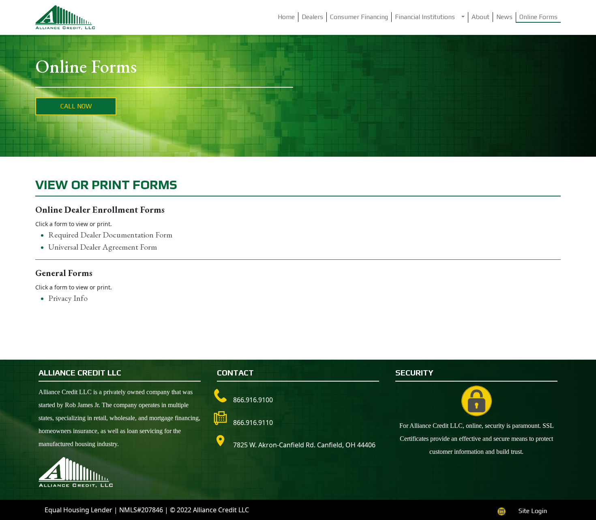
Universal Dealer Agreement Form (102, 247)
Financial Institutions (425, 17)
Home (286, 17)
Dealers (312, 17)
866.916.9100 (253, 399)
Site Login (533, 511)
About (480, 17)
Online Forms (538, 17)
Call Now (76, 106)
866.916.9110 (253, 422)
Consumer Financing (359, 17)
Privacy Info (68, 298)
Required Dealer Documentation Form (110, 234)
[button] (463, 17)
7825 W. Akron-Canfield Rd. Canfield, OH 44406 (304, 444)
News (504, 17)
